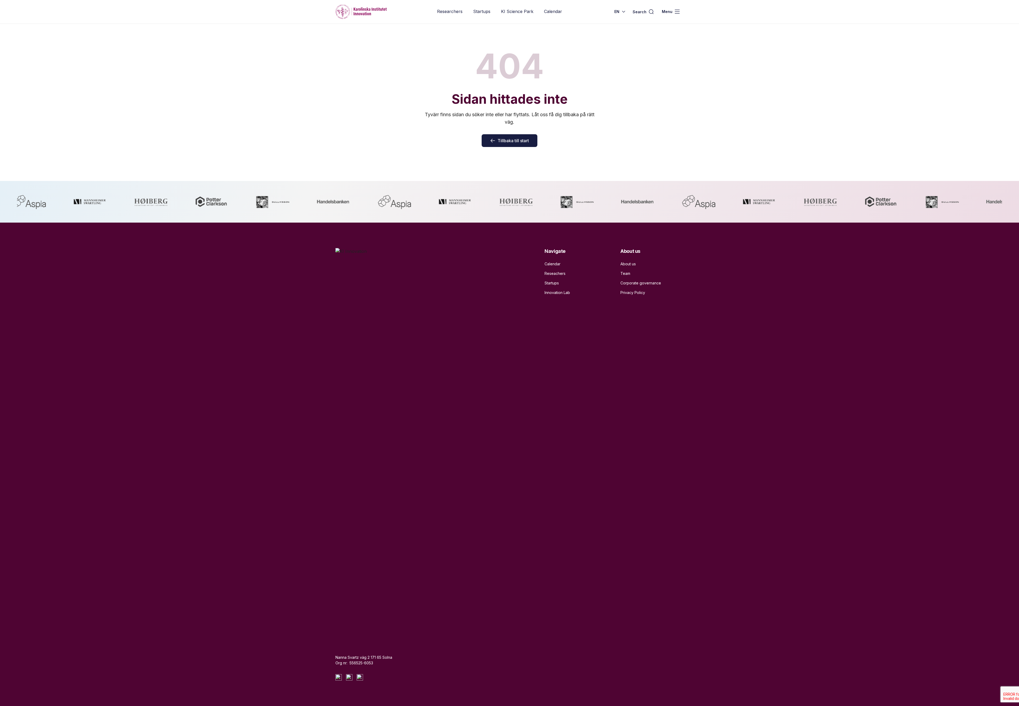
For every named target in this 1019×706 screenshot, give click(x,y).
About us (628, 264)
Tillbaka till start (513, 140)
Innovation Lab (557, 292)
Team (625, 273)
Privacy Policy (632, 292)
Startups (481, 11)
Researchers (450, 11)
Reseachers (555, 273)
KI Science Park (517, 11)
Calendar (553, 11)
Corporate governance (640, 283)
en (616, 11)
